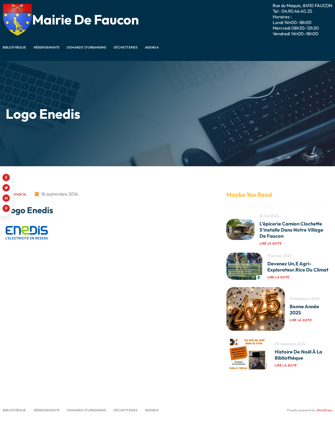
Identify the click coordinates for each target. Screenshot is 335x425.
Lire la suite (270, 243)
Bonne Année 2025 (304, 309)
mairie (20, 194)
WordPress (324, 410)
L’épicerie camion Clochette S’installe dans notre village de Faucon (291, 230)
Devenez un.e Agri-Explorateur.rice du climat (297, 266)
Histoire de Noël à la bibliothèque (298, 355)
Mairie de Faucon (85, 19)
